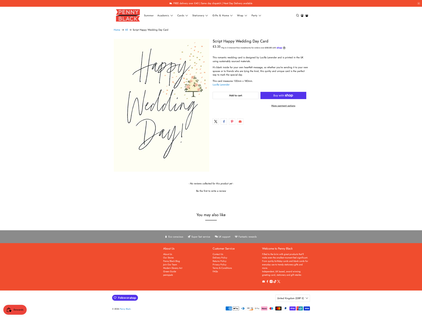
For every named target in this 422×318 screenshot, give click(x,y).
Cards (180, 15)
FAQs (215, 271)
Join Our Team (170, 264)
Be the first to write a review (211, 191)
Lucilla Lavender (221, 84)
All (126, 30)
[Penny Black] (128, 15)
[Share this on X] (216, 121)
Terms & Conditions (222, 268)
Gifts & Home (220, 15)
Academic (163, 15)
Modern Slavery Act (172, 268)
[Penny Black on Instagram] (271, 282)
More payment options (283, 105)
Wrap (240, 15)
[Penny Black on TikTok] (274, 282)
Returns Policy (219, 261)
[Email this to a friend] (240, 121)
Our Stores (168, 257)
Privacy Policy (219, 264)
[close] (418, 3)
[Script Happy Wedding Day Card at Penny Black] (161, 105)
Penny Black (125, 308)
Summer (149, 15)
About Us (167, 254)
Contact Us (218, 254)
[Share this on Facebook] (224, 121)
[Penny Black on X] (278, 282)
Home (117, 30)
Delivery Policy (220, 257)
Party (254, 15)
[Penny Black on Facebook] (267, 282)
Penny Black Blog (171, 261)
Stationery (198, 15)
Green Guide (169, 271)
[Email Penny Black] (263, 282)
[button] (211, 190)
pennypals (168, 275)
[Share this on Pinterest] (232, 121)
